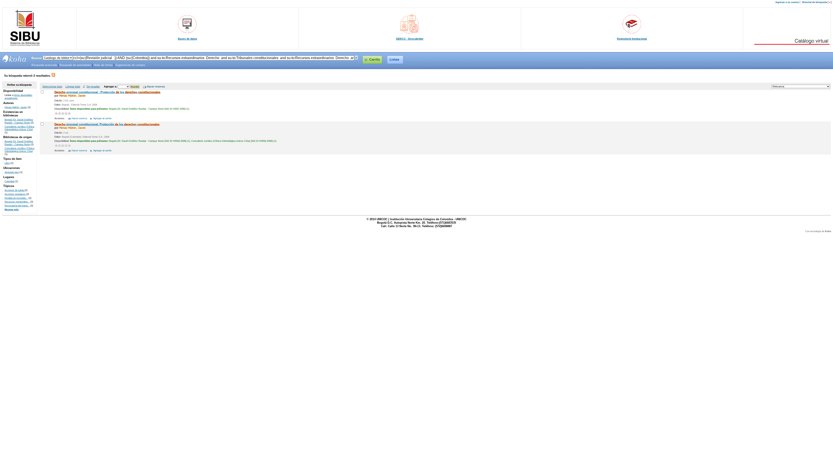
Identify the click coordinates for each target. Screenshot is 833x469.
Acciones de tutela (15, 190)
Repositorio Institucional (632, 38)
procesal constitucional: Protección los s (106, 124)
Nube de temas (103, 65)
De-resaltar (93, 86)
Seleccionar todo (52, 86)
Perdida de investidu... (16, 198)
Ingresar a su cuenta (787, 2)
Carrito (374, 59)
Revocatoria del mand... (17, 205)
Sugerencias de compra (130, 65)
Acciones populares (15, 194)
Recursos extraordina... (17, 201)
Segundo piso (12, 172)
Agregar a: (111, 86)
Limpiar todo (73, 86)
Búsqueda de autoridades (75, 65)
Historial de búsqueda (814, 2)
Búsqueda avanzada (44, 65)
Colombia (9, 181)
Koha (828, 231)
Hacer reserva (79, 118)
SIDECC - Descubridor (409, 38)
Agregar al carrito (102, 118)
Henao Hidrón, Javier (16, 107)
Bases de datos (187, 38)
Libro (7, 163)
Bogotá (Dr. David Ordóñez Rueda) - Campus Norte (19, 121)
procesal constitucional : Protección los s (107, 92)
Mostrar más (12, 209)
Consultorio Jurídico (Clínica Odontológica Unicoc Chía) (19, 128)
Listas (394, 59)
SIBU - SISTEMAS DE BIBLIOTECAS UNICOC (15, 58)
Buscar (36, 58)
